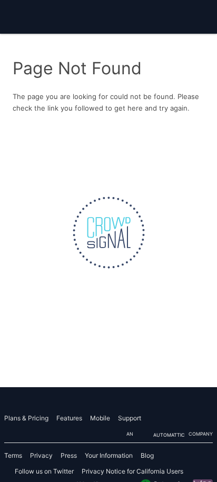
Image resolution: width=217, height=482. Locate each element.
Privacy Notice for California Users (132, 471)
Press (69, 455)
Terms (13, 455)
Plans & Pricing (26, 418)
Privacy (41, 455)
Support (129, 418)
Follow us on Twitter (44, 471)
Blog (147, 455)
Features (69, 418)
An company (169, 434)
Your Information (109, 455)
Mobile (100, 418)
